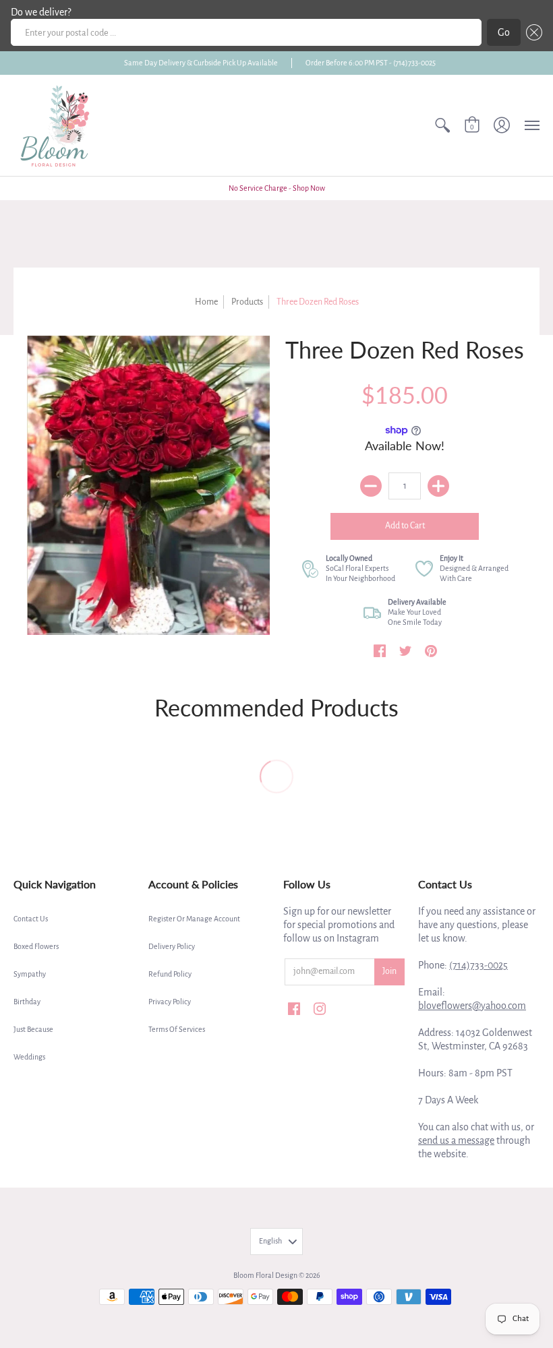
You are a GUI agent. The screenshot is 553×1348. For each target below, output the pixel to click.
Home (206, 302)
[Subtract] (371, 486)
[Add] (438, 486)
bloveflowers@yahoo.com (472, 1005)
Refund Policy (170, 974)
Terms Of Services (176, 1029)
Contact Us (30, 919)
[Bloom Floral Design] (57, 125)
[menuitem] (442, 125)
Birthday (26, 1002)
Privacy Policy (169, 1002)
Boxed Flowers (36, 946)
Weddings (29, 1057)
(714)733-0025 (478, 965)
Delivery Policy (171, 946)
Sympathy (29, 974)
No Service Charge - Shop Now (277, 188)
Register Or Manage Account (194, 919)
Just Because (33, 1029)
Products (247, 302)
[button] (531, 32)
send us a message (456, 1140)
